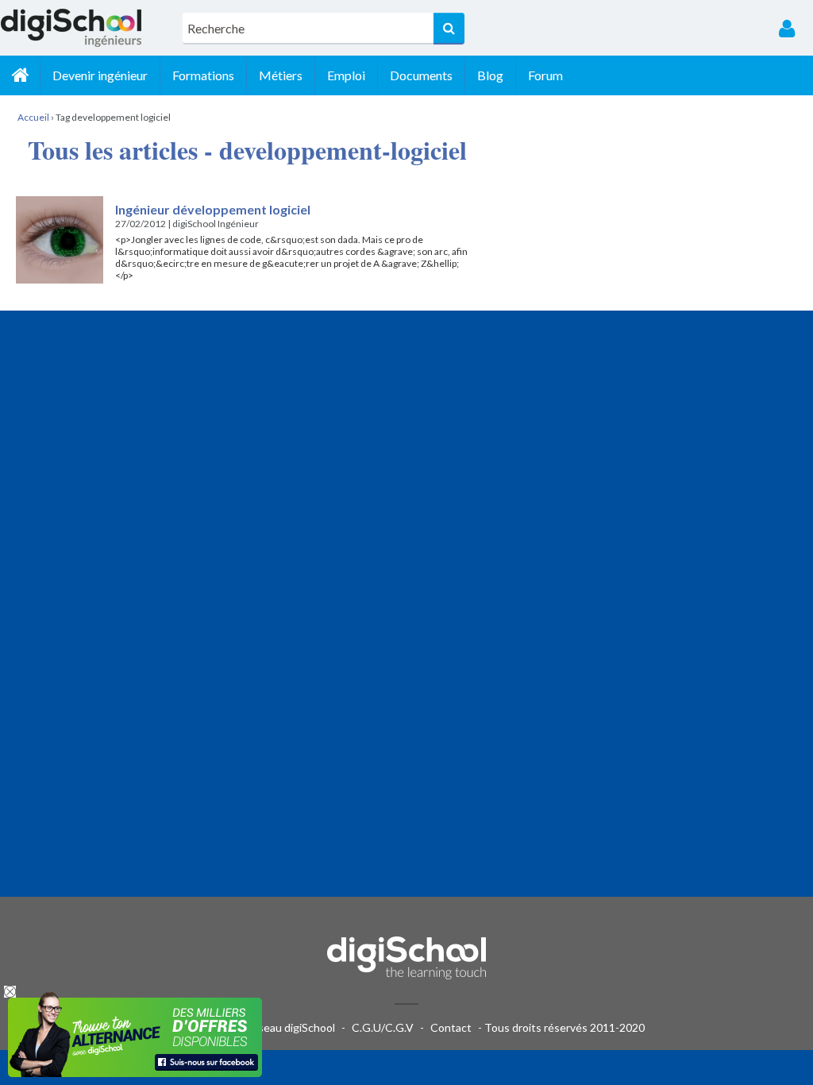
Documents (421, 75)
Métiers (280, 75)
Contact (451, 1027)
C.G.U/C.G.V (383, 1027)
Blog (490, 75)
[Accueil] (20, 75)
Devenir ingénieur (100, 75)
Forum (545, 75)
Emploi (346, 75)
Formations (203, 75)
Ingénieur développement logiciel (212, 209)
